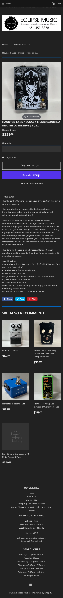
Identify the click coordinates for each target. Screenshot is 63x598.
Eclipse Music (23, 593)
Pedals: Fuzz (20, 44)
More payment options (32, 183)
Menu (8, 3)
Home (5, 44)
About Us (31, 496)
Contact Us (31, 500)
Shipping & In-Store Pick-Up (31, 503)
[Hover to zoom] (31, 91)
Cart (58, 3)
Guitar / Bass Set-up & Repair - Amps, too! (31, 507)
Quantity (6, 143)
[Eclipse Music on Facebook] (30, 585)
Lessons (31, 510)
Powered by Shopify (42, 593)
